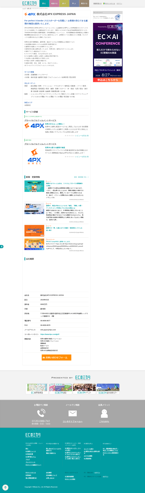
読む (44, 3)
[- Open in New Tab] (34, 186)
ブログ (28, 459)
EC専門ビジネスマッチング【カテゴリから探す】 (73, 453)
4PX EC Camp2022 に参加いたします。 (58, 241)
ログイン (97, 472)
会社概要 (49, 472)
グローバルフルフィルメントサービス (40, 120)
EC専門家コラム (31, 457)
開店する (84, 3)
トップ (24, 8)
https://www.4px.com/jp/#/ (49, 334)
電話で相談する (51, 453)
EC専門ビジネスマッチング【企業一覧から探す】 (73, 457)
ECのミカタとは (31, 472)
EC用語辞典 (87, 458)
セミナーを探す (89, 449)
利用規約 (28, 475)
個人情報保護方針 (31, 478)
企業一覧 (29, 8)
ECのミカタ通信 (70, 479)
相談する (54, 3)
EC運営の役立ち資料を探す (92, 452)
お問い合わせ (50, 478)
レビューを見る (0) (82, 135)
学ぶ (74, 3)
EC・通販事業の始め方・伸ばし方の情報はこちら (111, 449)
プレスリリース (30, 462)
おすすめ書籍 (88, 456)
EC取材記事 (29, 454)
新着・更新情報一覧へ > (81, 177)
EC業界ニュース (31, 451)
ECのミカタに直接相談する (111, 453)
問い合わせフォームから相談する (53, 449)
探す (64, 3)
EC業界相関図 (69, 476)
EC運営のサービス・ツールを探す (73, 449)
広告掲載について (51, 475)
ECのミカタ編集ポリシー (33, 465)
